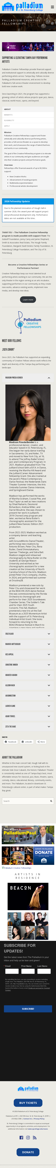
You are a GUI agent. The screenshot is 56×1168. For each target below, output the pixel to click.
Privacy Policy (39, 1119)
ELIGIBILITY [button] (9, 120)
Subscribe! (28, 1008)
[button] (28, 377)
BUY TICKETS (28, 1103)
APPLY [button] (7, 126)
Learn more (28, 299)
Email (8, 966)
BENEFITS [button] (8, 115)
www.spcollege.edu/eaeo (38, 1129)
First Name (26, 966)
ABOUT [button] (7, 109)
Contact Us (27, 1119)
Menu (52, 6)
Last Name (42, 966)
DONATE (28, 1152)
